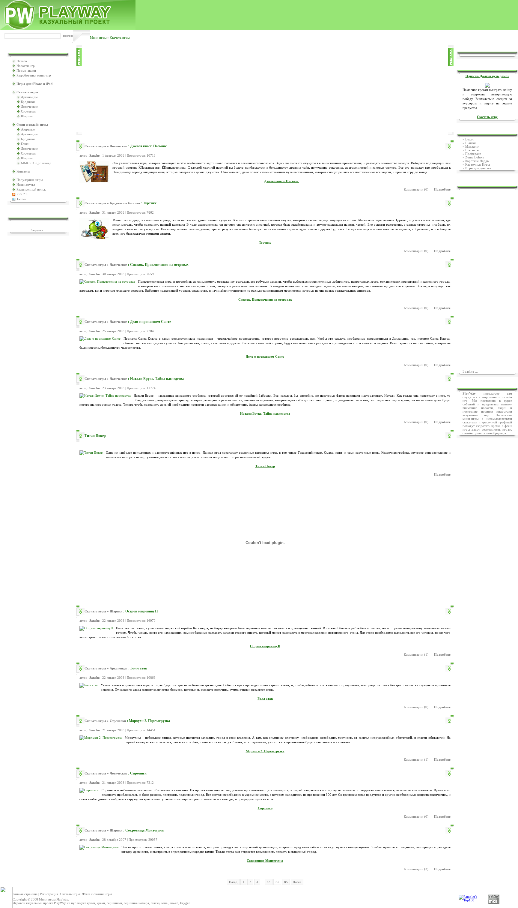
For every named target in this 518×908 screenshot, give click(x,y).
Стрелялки (28, 111)
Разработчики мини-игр (33, 75)
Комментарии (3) (416, 869)
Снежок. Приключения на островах (159, 265)
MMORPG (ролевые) (36, 163)
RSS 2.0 (22, 194)
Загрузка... (38, 230)
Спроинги (138, 773)
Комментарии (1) (416, 654)
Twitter (21, 199)
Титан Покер (95, 436)
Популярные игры (29, 180)
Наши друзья (25, 184)
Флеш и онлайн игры (97, 894)
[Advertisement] (265, 90)
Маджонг (472, 146)
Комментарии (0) (416, 189)
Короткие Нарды (477, 161)
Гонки (25, 144)
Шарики (27, 116)
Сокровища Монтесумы (144, 830)
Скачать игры (120, 37)
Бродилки (28, 102)
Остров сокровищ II (141, 611)
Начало (21, 61)
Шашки (470, 143)
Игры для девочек (478, 168)
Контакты (23, 171)
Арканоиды (29, 97)
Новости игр (25, 66)
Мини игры (98, 37)
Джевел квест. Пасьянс (148, 146)
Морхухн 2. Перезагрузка (149, 721)
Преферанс (473, 153)
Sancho (94, 155)
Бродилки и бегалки (125, 203)
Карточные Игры (477, 164)
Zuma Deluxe (474, 157)
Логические (29, 106)
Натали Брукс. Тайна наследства (157, 379)
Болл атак (138, 668)
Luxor (469, 139)
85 (286, 882)
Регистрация (49, 894)
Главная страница (25, 894)
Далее (297, 882)
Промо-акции (26, 70)
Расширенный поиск (31, 189)
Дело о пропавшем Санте (150, 322)
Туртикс (149, 203)
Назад (233, 882)
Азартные (28, 129)
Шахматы (472, 150)
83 (268, 882)
